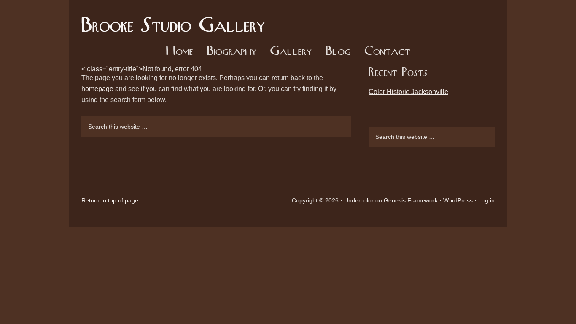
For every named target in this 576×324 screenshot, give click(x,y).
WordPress (458, 200)
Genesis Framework (411, 200)
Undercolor (359, 200)
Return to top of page (109, 200)
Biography (231, 51)
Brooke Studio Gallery (176, 19)
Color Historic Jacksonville (408, 91)
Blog (338, 51)
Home (179, 51)
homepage (97, 88)
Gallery (291, 51)
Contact (387, 51)
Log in (486, 200)
